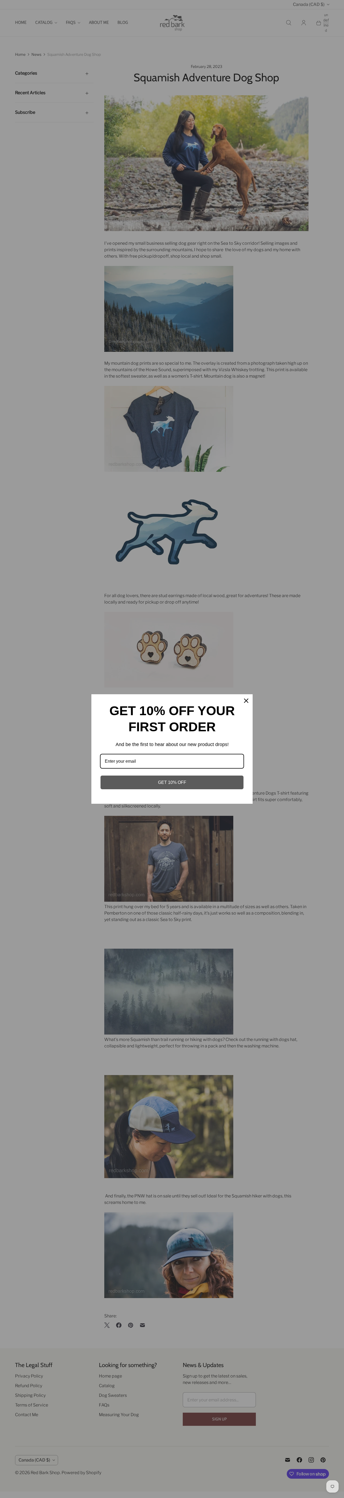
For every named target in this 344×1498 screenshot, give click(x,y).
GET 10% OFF (172, 782)
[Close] (246, 700)
